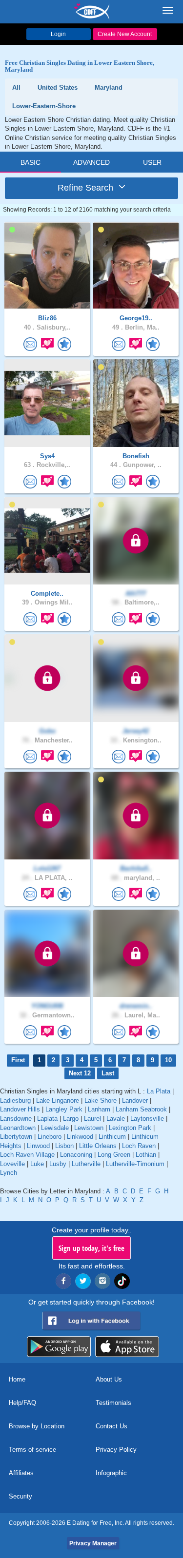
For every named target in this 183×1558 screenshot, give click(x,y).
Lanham (99, 1109)
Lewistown (88, 1127)
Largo (71, 1118)
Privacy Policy (116, 1449)
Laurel (92, 1118)
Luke (37, 1164)
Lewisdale (55, 1127)
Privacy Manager (93, 1543)
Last (108, 1073)
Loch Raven (139, 1145)
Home (17, 1379)
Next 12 (80, 1073)
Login (58, 34)
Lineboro (49, 1136)
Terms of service (32, 1449)
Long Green (114, 1154)
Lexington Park (130, 1127)
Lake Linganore (57, 1100)
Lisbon (64, 1145)
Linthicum (112, 1136)
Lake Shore (100, 1100)
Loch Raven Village (27, 1154)
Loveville (12, 1164)
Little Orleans (98, 1145)
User (152, 162)
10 (168, 1060)
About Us (109, 1379)
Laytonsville (147, 1118)
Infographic (111, 1473)
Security (20, 1496)
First (18, 1060)
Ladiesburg (15, 1100)
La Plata (158, 1091)
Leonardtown (18, 1127)
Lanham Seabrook (141, 1109)
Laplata (47, 1118)
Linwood (38, 1145)
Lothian (146, 1154)
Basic (30, 162)
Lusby (57, 1164)
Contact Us (111, 1426)
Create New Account (125, 34)
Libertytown (16, 1136)
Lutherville (86, 1164)
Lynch (8, 1172)
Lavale (115, 1118)
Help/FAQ (22, 1402)
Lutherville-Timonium (135, 1164)
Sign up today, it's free (91, 1248)
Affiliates (21, 1473)
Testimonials (113, 1402)
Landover (135, 1100)
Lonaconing (76, 1154)
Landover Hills (20, 1109)
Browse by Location (36, 1426)
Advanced (91, 162)
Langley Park (63, 1109)
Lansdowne (16, 1118)
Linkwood (80, 1136)
